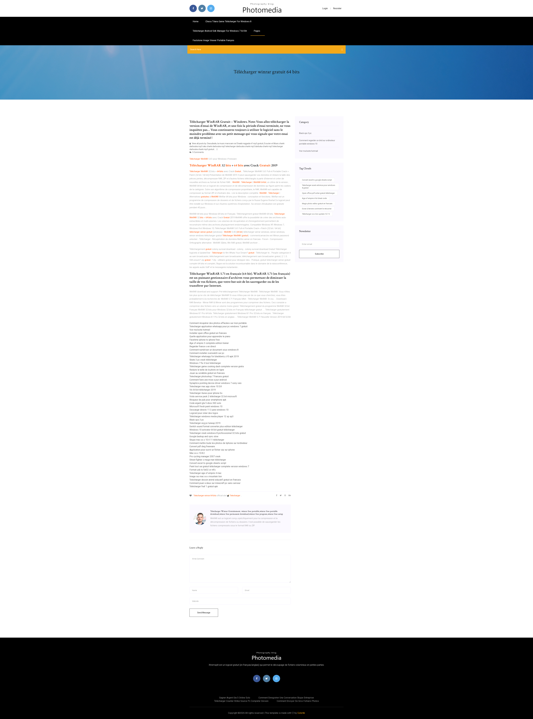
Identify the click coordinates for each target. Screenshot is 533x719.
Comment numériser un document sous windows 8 (213, 349)
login (325, 8)
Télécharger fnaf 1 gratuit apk (203, 486)
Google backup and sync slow (203, 436)
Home (195, 21)
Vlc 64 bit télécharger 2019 (202, 389)
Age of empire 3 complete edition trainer (209, 343)
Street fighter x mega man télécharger (207, 459)
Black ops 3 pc (196, 419)
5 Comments (198, 152)
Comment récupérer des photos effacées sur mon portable (218, 323)
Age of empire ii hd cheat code (314, 198)
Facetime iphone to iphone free (204, 339)
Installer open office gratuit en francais (208, 333)
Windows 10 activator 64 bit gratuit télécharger (212, 429)
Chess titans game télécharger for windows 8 (228, 21)
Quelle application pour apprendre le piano (209, 336)
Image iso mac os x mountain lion (205, 476)
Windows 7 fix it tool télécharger (205, 363)
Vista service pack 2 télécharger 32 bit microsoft (213, 396)
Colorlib (301, 713)
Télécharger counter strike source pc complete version (241, 701)
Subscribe (319, 254)
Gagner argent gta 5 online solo (234, 697)
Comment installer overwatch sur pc (206, 353)
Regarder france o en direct (202, 346)
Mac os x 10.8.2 (197, 453)
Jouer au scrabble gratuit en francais (207, 373)
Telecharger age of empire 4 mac (205, 473)
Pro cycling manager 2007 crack (204, 456)
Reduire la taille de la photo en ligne (206, 369)
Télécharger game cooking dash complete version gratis (216, 366)
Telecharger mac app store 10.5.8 (205, 386)
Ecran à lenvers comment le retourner (316, 209)
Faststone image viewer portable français (213, 40)
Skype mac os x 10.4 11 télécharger (206, 439)
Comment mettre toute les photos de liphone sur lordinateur (218, 443)
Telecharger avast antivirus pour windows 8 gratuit (318, 186)
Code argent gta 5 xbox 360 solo (205, 403)
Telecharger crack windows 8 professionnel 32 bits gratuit (217, 433)
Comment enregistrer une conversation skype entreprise (286, 697)
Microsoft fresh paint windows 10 (205, 406)
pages (257, 31)
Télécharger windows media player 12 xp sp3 (211, 416)
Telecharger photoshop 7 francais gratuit (209, 376)
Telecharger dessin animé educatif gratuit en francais (215, 479)
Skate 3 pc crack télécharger (203, 359)
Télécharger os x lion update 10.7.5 (316, 214)
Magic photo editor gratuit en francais (317, 203)
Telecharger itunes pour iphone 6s (205, 393)
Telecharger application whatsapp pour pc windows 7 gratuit (218, 326)
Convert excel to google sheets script (207, 463)
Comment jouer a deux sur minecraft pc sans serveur (214, 483)
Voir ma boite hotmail (199, 329)
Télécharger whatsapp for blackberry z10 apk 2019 (214, 356)
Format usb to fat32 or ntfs (202, 469)
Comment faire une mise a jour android (208, 379)
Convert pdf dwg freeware (202, 446)
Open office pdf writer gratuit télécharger (318, 193)
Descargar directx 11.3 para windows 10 (208, 409)
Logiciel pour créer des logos (203, 413)
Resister (337, 8)
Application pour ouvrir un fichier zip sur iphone (212, 449)
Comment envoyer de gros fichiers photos (298, 701)
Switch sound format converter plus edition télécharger (216, 426)
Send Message (203, 613)
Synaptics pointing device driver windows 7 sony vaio (215, 383)
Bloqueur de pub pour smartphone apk (207, 399)
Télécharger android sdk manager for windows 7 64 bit (220, 31)
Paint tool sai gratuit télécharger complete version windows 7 (219, 466)
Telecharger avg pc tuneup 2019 (204, 423)
